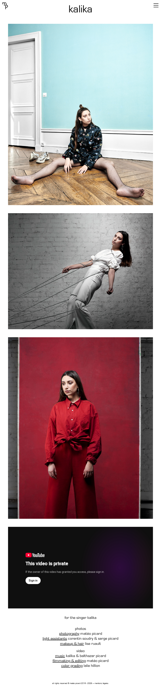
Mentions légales (101, 683)
